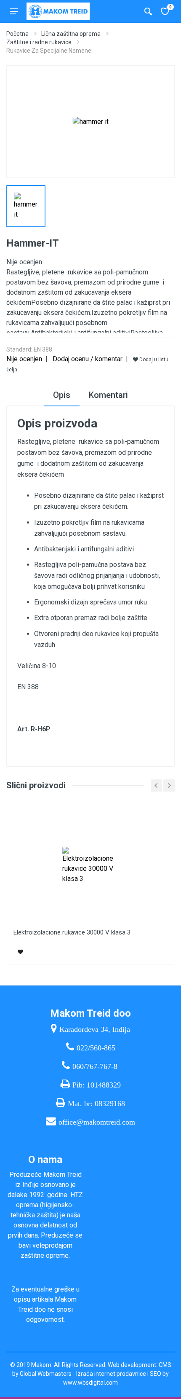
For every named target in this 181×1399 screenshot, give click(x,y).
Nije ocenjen (24, 359)
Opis (61, 395)
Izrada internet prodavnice (111, 1373)
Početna (17, 33)
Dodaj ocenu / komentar (87, 359)
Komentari (108, 395)
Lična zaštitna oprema (71, 33)
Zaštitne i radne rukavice (39, 42)
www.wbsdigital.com (90, 1382)
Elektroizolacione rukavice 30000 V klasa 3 (71, 932)
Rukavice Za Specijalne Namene (48, 50)
